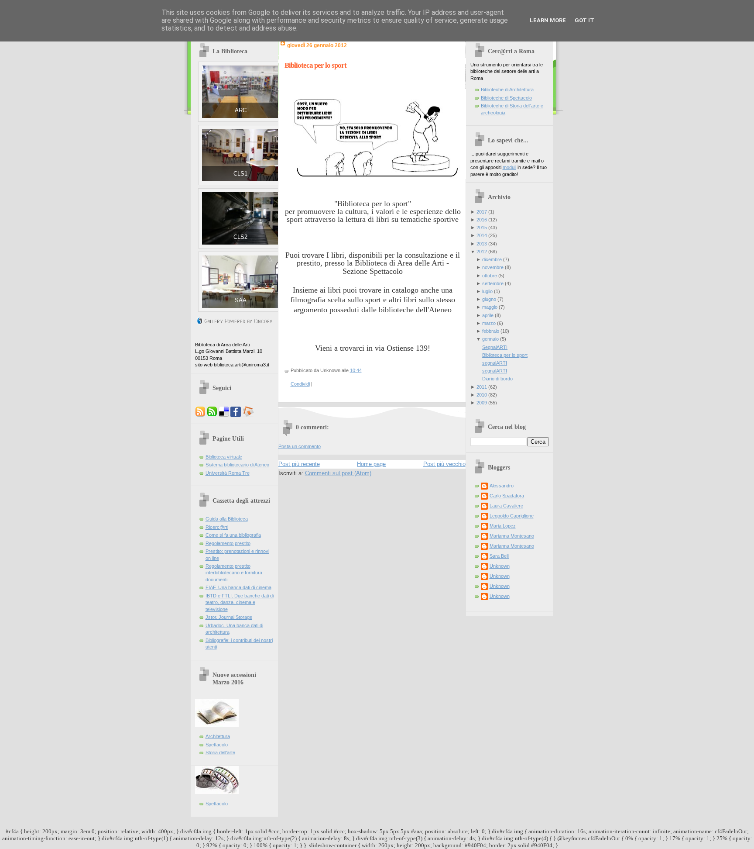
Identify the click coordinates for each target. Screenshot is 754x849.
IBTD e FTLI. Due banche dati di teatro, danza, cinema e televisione (240, 602)
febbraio (490, 331)
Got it (584, 20)
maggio (489, 307)
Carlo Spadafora (507, 495)
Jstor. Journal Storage (229, 617)
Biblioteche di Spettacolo (506, 97)
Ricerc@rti (217, 527)
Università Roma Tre (228, 473)
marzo (489, 323)
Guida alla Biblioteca (227, 518)
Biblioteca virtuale (224, 456)
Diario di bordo (497, 378)
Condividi (300, 384)
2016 (481, 219)
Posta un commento (299, 446)
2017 (481, 211)
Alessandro (502, 485)
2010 (481, 394)
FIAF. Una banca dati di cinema (238, 587)
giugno (489, 299)
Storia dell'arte (220, 752)
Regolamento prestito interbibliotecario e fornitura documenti (234, 572)
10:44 (356, 370)
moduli (509, 167)
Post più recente (299, 464)
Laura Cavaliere (506, 505)
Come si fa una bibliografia (233, 535)
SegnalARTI (494, 347)
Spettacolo (217, 744)
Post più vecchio (444, 464)
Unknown (500, 566)
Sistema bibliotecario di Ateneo (237, 464)
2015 (481, 227)
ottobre (489, 275)
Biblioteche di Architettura (507, 89)
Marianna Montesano (512, 535)
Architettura (218, 736)
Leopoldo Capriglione (512, 515)
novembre (493, 267)
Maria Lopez (503, 525)
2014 (481, 235)
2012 (481, 251)
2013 (481, 243)
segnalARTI (494, 363)
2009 (481, 402)
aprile (488, 315)
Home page (371, 464)
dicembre (492, 259)
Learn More (548, 20)
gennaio (490, 339)
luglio (487, 291)
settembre (493, 283)
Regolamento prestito (228, 543)
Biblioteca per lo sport (315, 65)
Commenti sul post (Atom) (338, 473)
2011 (481, 387)
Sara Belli (499, 556)
